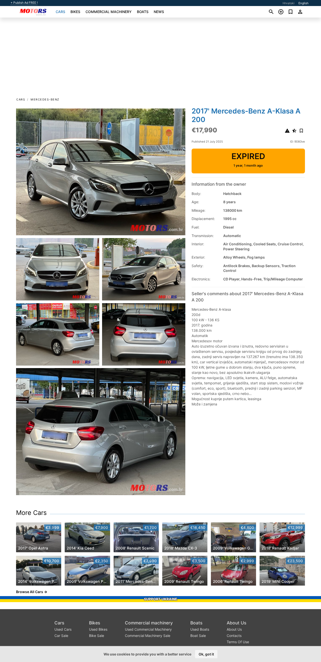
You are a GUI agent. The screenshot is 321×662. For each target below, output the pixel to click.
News (159, 12)
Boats (142, 12)
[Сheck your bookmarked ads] (290, 12)
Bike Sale (96, 635)
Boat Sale (198, 635)
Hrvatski (288, 3)
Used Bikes (98, 629)
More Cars (31, 512)
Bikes (75, 12)
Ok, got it (206, 654)
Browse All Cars (29, 592)
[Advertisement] (160, 59)
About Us (236, 622)
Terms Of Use (238, 642)
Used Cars (62, 629)
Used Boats (199, 629)
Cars (60, 12)
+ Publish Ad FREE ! (24, 3)
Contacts (234, 635)
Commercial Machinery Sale (147, 635)
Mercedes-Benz (45, 99)
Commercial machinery (109, 12)
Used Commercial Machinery (148, 629)
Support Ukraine (160, 599)
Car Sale (61, 635)
